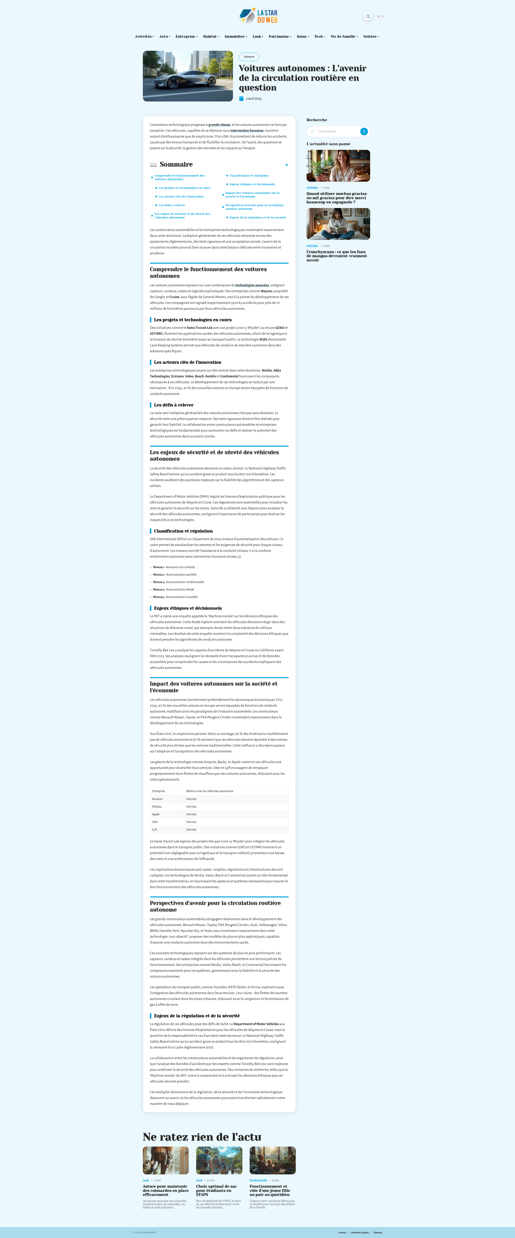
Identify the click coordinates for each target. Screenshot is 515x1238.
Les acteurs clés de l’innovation (181, 196)
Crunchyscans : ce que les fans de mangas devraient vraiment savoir (337, 256)
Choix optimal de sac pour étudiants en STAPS (216, 1190)
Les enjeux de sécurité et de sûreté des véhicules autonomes (182, 215)
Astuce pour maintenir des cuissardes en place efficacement (166, 1190)
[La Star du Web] (257, 16)
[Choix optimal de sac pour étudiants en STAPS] (219, 1160)
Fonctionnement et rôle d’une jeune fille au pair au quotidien (270, 1190)
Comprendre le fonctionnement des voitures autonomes (179, 177)
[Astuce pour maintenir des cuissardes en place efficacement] (166, 1160)
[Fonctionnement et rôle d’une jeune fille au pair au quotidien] (273, 1160)
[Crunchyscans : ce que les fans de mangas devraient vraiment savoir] (338, 224)
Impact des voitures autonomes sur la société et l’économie (253, 194)
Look (146, 1180)
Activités (312, 187)
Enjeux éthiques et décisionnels (252, 184)
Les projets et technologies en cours (185, 188)
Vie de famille (258, 1180)
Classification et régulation (249, 175)
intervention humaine (247, 131)
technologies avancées (252, 285)
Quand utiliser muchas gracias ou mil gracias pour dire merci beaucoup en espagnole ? (337, 197)
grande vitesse (219, 125)
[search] (368, 16)
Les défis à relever (172, 205)
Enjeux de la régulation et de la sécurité (258, 217)
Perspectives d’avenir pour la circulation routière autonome (254, 207)
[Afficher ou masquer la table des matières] (241, 165)
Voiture (249, 56)
